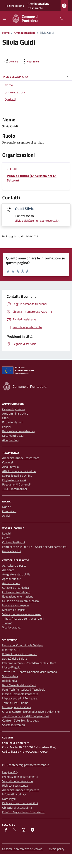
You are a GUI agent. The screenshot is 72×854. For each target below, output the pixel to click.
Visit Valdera (10, 676)
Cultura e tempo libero (16, 592)
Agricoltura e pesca (14, 565)
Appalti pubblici (11, 579)
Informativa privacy (14, 794)
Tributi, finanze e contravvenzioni (23, 618)
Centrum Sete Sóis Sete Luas (20, 720)
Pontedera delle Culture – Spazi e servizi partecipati (34, 546)
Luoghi (6, 533)
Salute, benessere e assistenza (21, 614)
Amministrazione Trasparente (20, 458)
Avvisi (6, 515)
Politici (6, 427)
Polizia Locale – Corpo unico (19, 654)
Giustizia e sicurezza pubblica (20, 601)
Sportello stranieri (13, 725)
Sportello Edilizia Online (17, 475)
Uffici (5, 418)
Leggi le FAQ (10, 772)
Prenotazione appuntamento (20, 776)
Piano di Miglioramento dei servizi (23, 812)
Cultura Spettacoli (13, 542)
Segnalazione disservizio (17, 781)
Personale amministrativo (18, 431)
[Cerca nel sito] (62, 18)
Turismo (7, 623)
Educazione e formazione (17, 596)
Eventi (6, 538)
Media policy (56, 849)
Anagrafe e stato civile (16, 574)
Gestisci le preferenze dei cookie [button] (22, 849)
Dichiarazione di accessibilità (20, 803)
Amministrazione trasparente (38, 5)
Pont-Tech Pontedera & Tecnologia (23, 689)
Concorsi (7, 462)
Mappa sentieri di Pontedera (19, 698)
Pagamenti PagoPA (14, 480)
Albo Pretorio (10, 466)
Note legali (9, 799)
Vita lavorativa (11, 627)
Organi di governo (13, 409)
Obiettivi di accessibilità (17, 807)
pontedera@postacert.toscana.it (28, 765)
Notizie (6, 506)
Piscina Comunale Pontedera (20, 694)
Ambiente (8, 570)
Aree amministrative (15, 413)
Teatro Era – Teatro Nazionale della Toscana (29, 672)
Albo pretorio (10, 440)
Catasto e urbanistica (15, 587)
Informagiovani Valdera (16, 707)
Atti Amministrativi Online (19, 471)
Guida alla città (11, 551)
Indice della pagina (15, 76)
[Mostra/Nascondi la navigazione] (4, 18)
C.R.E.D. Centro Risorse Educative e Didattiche (31, 711)
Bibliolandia (9, 680)
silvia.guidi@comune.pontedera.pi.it (37, 220)
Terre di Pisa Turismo (15, 703)
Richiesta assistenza (15, 785)
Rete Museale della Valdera (19, 685)
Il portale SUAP (11, 649)
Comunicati (9, 511)
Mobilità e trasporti (14, 609)
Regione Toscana (15, 6)
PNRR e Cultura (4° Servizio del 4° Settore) (31, 178)
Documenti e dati (13, 435)
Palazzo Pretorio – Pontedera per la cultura (29, 663)
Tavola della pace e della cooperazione (25, 716)
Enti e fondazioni (12, 422)
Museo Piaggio (11, 667)
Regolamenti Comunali (16, 484)
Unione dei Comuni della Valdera (22, 645)
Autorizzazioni (11, 583)
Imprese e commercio (15, 605)
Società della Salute (14, 658)
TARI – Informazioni (14, 489)
